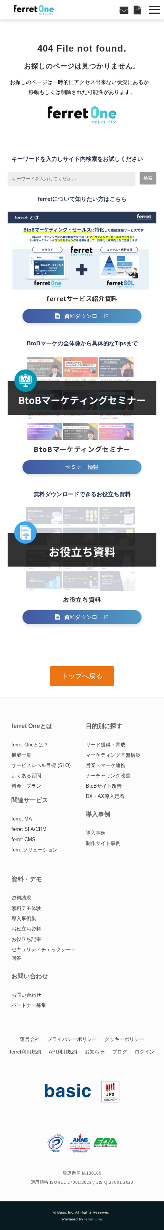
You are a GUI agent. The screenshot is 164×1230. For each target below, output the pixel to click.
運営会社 (30, 1039)
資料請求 (21, 898)
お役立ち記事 (26, 939)
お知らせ (95, 1052)
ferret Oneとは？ (29, 745)
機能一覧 (21, 755)
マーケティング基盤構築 (113, 755)
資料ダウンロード (138, 10)
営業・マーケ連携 (105, 765)
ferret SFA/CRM (29, 829)
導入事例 (96, 833)
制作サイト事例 (103, 843)
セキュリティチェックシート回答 (43, 954)
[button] (154, 9)
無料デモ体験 (26, 908)
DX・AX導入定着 (105, 796)
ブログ (119, 1052)
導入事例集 (23, 918)
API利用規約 (63, 1052)
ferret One (93, 1219)
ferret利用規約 (25, 1052)
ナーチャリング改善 (108, 775)
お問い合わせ (125, 10)
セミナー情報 (81, 467)
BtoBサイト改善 (104, 786)
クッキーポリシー (124, 1039)
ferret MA (21, 819)
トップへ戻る (82, 676)
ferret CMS (23, 839)
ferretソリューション (34, 850)
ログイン (144, 1052)
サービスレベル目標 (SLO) (41, 765)
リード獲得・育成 (105, 745)
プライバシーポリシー (72, 1039)
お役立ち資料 (26, 929)
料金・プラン (26, 786)
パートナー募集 (28, 1005)
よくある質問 (26, 775)
